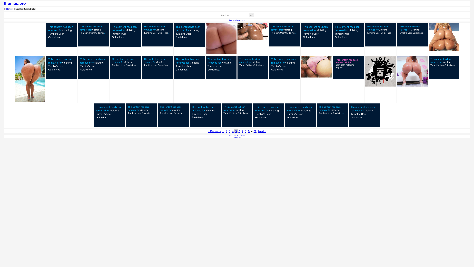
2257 (230, 135)
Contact (242, 135)
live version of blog (237, 20)
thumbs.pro (15, 3)
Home (9, 9)
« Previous (214, 131)
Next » (262, 131)
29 (255, 131)
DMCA (236, 135)
